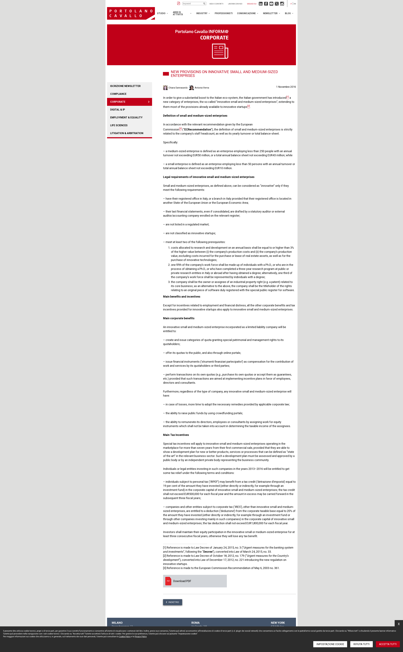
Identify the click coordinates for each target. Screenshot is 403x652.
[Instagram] (282, 4)
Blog (288, 13)
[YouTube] (271, 4)
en (295, 4)
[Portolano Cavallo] (131, 13)
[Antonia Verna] (192, 87)
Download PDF (195, 581)
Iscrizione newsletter (125, 86)
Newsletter (270, 13)
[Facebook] (266, 4)
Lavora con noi (235, 4)
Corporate (117, 101)
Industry (201, 13)
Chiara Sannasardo (178, 88)
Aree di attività (178, 13)
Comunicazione (246, 13)
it (291, 4)
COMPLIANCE (118, 93)
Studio (161, 13)
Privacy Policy (141, 636)
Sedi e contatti (216, 4)
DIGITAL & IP (117, 109)
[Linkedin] (261, 4)
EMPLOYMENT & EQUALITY (126, 117)
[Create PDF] (178, 3)
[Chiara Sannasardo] (166, 87)
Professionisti (224, 13)
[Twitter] (277, 4)
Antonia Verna (202, 88)
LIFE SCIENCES (119, 125)
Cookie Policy (125, 636)
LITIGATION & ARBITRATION (126, 133)
